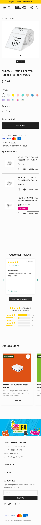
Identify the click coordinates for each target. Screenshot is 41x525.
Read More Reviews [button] (20, 299)
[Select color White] (3, 95)
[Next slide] (37, 279)
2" (9, 18)
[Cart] (36, 7)
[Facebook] (19, 504)
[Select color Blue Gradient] (32, 95)
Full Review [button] (12, 291)
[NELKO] (20, 7)
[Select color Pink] (18, 95)
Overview (20, 62)
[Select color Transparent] (8, 95)
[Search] (9, 7)
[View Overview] (20, 56)
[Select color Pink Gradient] (37, 95)
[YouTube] (14, 504)
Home (4, 18)
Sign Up (20, 498)
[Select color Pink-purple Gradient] (8, 100)
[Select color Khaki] (27, 95)
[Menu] (4, 7)
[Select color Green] (22, 95)
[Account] (32, 7)
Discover (17, 401)
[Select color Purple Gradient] (3, 100)
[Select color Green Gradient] (13, 100)
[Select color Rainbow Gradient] (18, 100)
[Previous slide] (3, 279)
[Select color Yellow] (13, 95)
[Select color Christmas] (22, 100)
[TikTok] (9, 504)
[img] (13, 262)
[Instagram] (4, 504)
